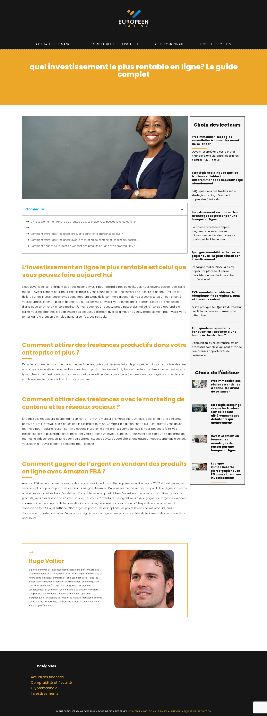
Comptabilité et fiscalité (115, 44)
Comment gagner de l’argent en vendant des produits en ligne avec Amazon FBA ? (82, 246)
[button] (182, 209)
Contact (134, 711)
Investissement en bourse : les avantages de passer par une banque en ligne (215, 215)
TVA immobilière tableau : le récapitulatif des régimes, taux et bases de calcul (216, 295)
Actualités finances (55, 44)
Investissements (215, 44)
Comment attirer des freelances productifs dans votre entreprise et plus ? (76, 233)
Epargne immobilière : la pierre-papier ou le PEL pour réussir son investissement (216, 255)
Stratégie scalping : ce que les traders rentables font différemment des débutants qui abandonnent (217, 178)
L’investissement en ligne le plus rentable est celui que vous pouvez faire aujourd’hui (83, 221)
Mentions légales (155, 711)
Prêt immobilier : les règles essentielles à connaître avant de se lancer (215, 140)
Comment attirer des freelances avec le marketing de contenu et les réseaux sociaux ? (84, 240)
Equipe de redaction (197, 711)
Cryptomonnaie (170, 44)
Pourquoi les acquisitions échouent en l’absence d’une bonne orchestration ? (214, 331)
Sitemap (175, 711)
